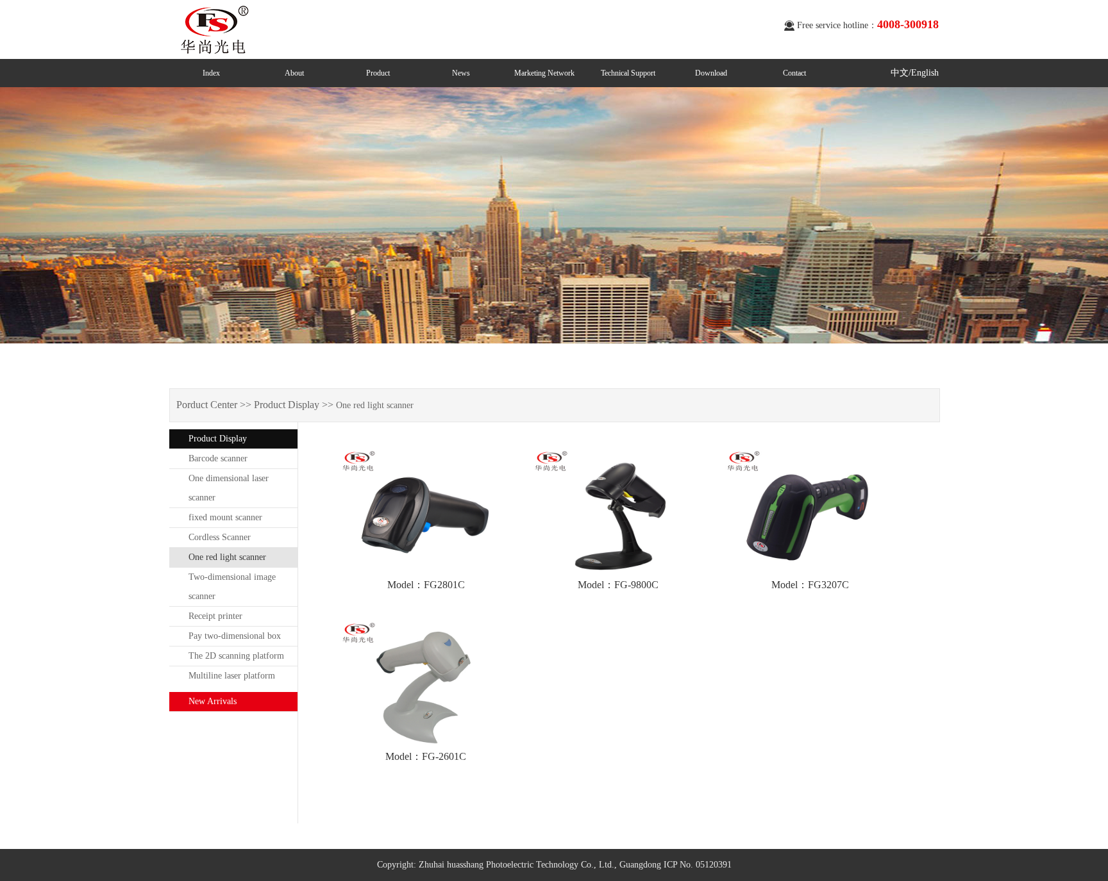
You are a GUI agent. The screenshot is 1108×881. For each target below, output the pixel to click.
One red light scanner (227, 557)
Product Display (218, 438)
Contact (794, 73)
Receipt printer (215, 616)
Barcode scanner (218, 458)
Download (711, 73)
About (294, 73)
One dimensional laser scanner (229, 487)
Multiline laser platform (232, 675)
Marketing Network (544, 73)
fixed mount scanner (225, 517)
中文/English (915, 73)
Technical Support (628, 73)
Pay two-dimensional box (235, 636)
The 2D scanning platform (236, 656)
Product (378, 73)
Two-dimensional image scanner (232, 586)
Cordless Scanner (220, 537)
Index (211, 73)
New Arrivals (213, 701)
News (461, 73)
